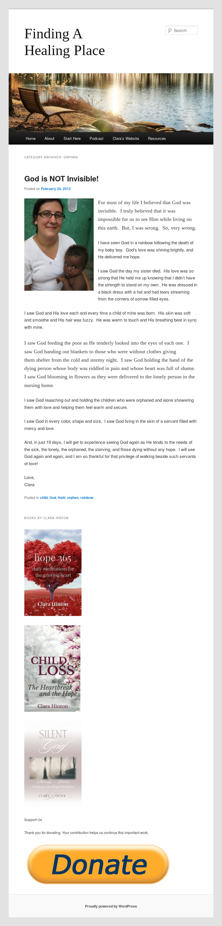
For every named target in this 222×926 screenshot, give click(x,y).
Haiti (61, 497)
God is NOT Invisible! (61, 178)
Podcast (96, 138)
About (49, 138)
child (44, 497)
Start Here (72, 138)
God (52, 497)
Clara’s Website (126, 138)
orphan (73, 497)
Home (31, 138)
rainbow (86, 497)
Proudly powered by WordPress (111, 906)
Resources (157, 138)
